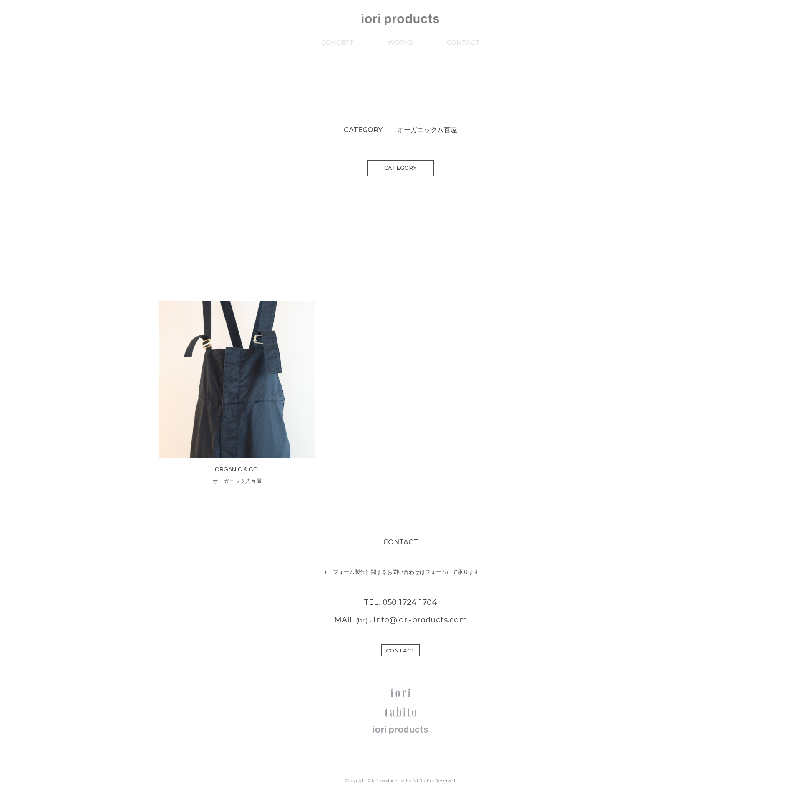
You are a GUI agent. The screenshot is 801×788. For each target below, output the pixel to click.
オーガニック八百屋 (237, 481)
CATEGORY (400, 167)
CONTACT (463, 42)
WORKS (400, 42)
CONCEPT (337, 42)
